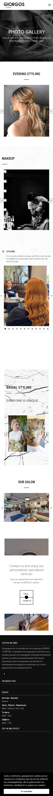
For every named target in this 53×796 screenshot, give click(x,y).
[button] (2, 111)
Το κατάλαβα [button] (26, 791)
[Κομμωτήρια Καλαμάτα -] (14, 5)
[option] (26, 111)
